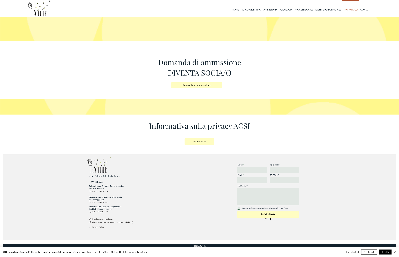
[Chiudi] (395, 252)
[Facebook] (270, 218)
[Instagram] (265, 218)
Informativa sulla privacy (135, 252)
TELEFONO (274, 175)
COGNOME (274, 165)
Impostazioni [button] (352, 252)
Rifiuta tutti (369, 252)
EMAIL (240, 175)
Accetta (385, 252)
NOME (240, 165)
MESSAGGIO (243, 186)
